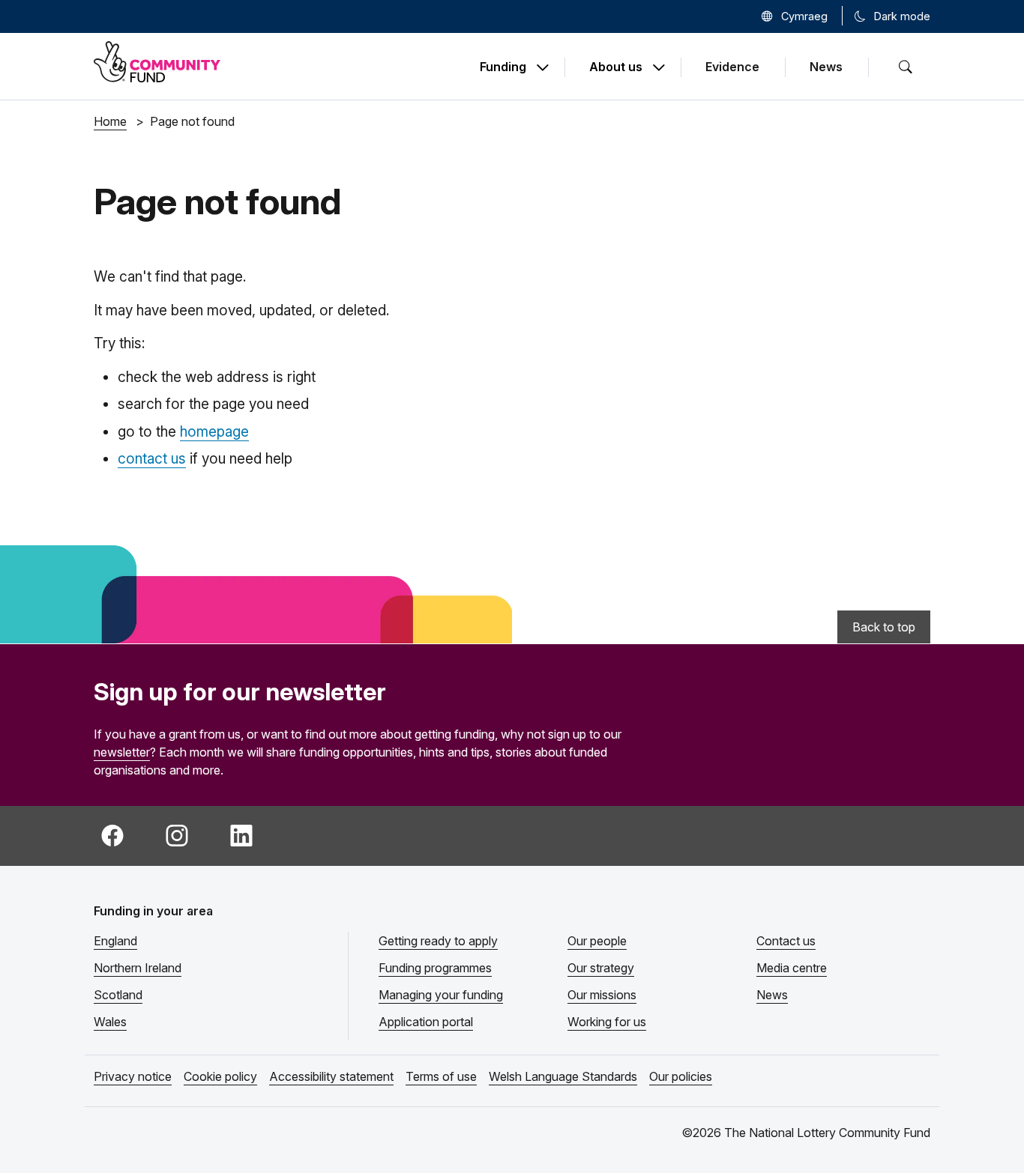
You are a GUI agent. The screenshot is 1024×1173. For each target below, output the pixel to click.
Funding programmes (435, 967)
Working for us (606, 1021)
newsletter (122, 752)
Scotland (118, 994)
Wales (110, 1021)
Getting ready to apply (438, 940)
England (115, 940)
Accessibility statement (331, 1076)
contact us (152, 458)
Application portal (426, 1021)
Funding (503, 67)
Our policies (680, 1076)
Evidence (732, 66)
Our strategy (600, 967)
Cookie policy (220, 1076)
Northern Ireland (137, 967)
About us (615, 67)
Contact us (786, 940)
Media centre (791, 967)
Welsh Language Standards (563, 1076)
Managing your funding (441, 994)
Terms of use (441, 1076)
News (826, 66)
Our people (597, 940)
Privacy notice (133, 1076)
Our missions (601, 994)
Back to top (883, 626)
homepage (214, 431)
